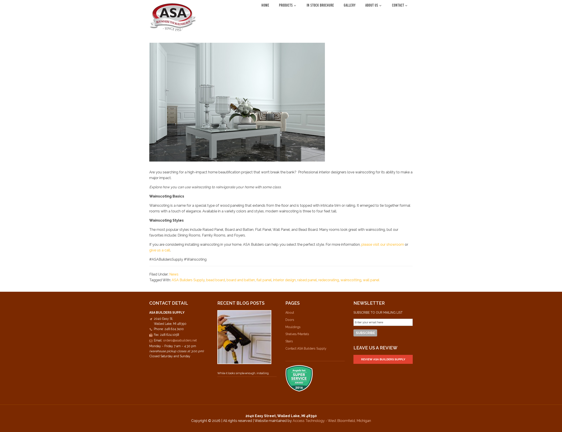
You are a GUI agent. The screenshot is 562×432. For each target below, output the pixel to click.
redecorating (328, 280)
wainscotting (350, 280)
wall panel (371, 280)
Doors (289, 320)
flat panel (264, 280)
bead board (215, 280)
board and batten (241, 280)
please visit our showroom (382, 244)
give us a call (159, 250)
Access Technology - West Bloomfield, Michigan (332, 421)
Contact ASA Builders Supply (305, 348)
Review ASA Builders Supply (383, 359)
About (289, 312)
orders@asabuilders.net (180, 340)
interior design (284, 280)
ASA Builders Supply (172, 17)
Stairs (289, 341)
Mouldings (293, 327)
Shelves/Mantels (297, 334)
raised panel (307, 280)
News (173, 274)
